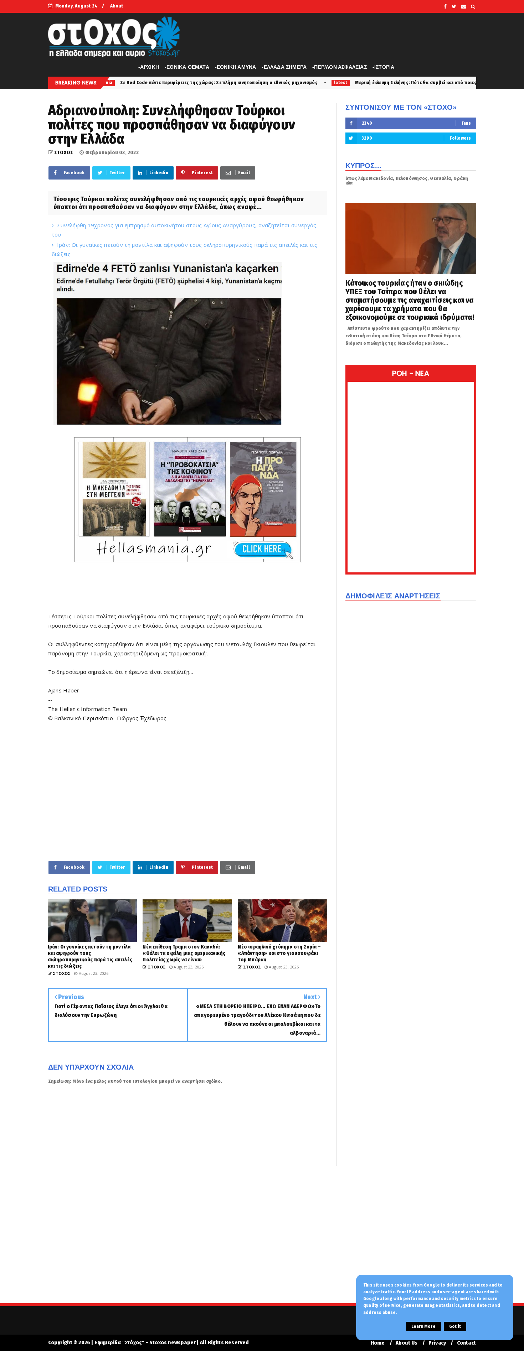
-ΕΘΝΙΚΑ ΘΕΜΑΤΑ (187, 67)
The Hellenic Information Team (87, 708)
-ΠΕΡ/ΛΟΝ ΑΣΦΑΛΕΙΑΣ (339, 67)
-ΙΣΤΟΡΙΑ (384, 67)
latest (269, 82)
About (116, 6)
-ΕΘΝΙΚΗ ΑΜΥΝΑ (235, 67)
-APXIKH (148, 67)
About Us (407, 1343)
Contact (466, 1343)
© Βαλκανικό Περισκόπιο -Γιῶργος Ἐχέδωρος (107, 718)
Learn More (423, 1326)
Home (378, 1343)
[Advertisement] (187, 791)
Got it (455, 1326)
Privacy (437, 1343)
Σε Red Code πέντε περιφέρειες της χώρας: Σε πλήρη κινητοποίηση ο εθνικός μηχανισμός (147, 82)
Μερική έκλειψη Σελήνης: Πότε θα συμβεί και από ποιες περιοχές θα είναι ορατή (371, 82)
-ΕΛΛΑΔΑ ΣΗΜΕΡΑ (284, 67)
